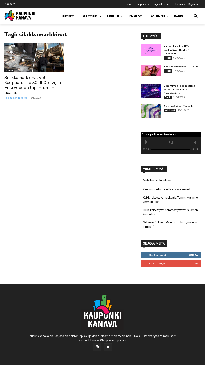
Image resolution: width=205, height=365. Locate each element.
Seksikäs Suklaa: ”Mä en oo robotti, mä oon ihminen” (170, 224)
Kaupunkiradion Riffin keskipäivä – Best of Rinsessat (177, 50)
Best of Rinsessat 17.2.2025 (181, 66)
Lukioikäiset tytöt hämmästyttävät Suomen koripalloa (170, 212)
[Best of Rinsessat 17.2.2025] (151, 70)
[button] (196, 16)
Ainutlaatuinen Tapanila (178, 106)
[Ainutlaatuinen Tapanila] (151, 111)
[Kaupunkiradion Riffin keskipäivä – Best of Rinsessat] (151, 50)
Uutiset (9, 70)
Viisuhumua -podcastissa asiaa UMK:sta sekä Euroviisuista (179, 89)
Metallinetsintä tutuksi (157, 180)
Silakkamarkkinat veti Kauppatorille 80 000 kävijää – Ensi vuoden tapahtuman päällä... (34, 85)
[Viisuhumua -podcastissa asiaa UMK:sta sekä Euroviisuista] (151, 91)
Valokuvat (170, 110)
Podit (168, 57)
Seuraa (193, 254)
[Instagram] (97, 347)
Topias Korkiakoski (15, 97)
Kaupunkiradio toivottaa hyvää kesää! (166, 189)
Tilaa (194, 263)
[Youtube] (108, 347)
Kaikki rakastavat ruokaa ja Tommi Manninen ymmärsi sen (171, 199)
